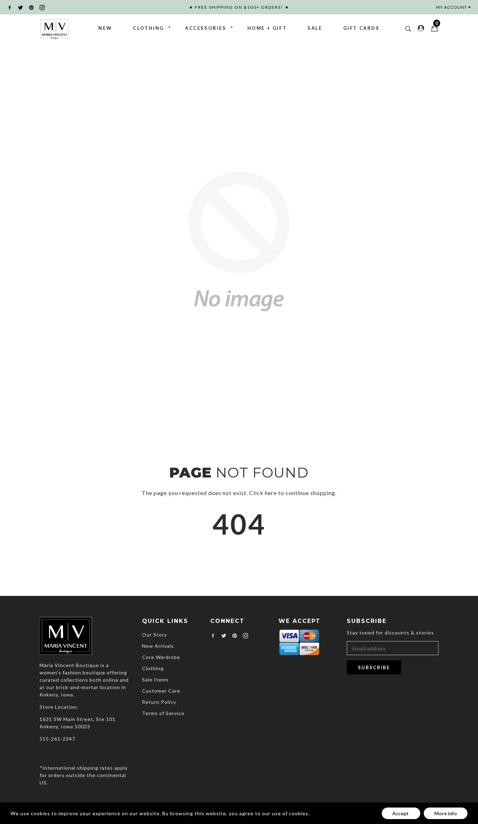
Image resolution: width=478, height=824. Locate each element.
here (271, 492)
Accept (401, 813)
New (105, 28)
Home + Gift (267, 28)
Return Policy (159, 702)
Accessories (205, 28)
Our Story (154, 635)
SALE (315, 28)
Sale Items (155, 679)
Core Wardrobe (161, 657)
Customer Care (161, 691)
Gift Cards (361, 28)
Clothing (148, 28)
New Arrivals (158, 646)
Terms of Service (163, 713)
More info (445, 813)
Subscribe (374, 667)
